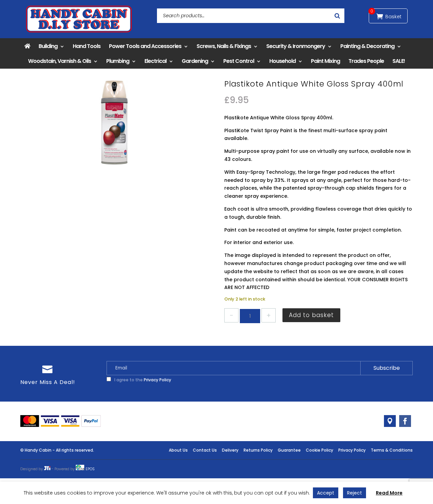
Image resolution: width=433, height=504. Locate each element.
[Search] (337, 16)
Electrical (155, 61)
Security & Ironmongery (295, 46)
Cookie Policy (319, 450)
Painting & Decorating (367, 46)
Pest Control (238, 61)
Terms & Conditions (392, 450)
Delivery (230, 450)
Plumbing (117, 61)
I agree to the (142, 380)
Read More (389, 492)
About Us (178, 450)
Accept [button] (325, 492)
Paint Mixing (325, 61)
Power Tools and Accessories (145, 46)
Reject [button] (354, 492)
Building (48, 46)
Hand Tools (86, 46)
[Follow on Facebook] (405, 421)
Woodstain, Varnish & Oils (59, 61)
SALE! (398, 61)
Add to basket (311, 315)
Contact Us (205, 450)
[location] (390, 421)
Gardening (195, 61)
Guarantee (289, 450)
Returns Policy (258, 450)
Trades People (366, 61)
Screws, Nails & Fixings (224, 46)
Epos (90, 469)
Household (282, 61)
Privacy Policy (157, 380)
